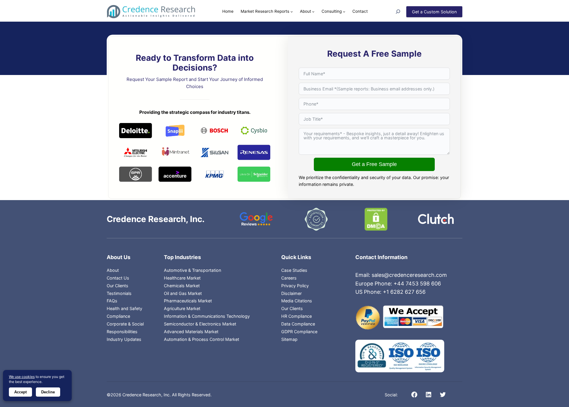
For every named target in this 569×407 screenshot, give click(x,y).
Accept (20, 392)
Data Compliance (298, 323)
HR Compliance (296, 316)
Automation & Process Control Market (201, 339)
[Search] (400, 11)
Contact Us (118, 277)
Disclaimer (291, 293)
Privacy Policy (295, 285)
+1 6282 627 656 (404, 292)
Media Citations (296, 300)
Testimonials (119, 293)
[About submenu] (313, 11)
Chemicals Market (182, 285)
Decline (48, 392)
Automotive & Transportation (192, 270)
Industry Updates (124, 339)
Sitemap (289, 339)
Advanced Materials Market (191, 331)
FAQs (112, 300)
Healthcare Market (182, 277)
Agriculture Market (182, 308)
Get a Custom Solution (434, 11)
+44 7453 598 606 (417, 283)
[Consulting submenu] (344, 11)
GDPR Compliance (299, 331)
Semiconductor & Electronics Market (200, 323)
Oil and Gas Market (183, 293)
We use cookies (22, 376)
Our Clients (117, 285)
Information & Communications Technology (207, 316)
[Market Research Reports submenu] (291, 11)
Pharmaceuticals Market (188, 300)
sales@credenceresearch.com (409, 275)
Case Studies (294, 270)
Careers (289, 277)
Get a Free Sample (374, 164)
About (113, 270)
